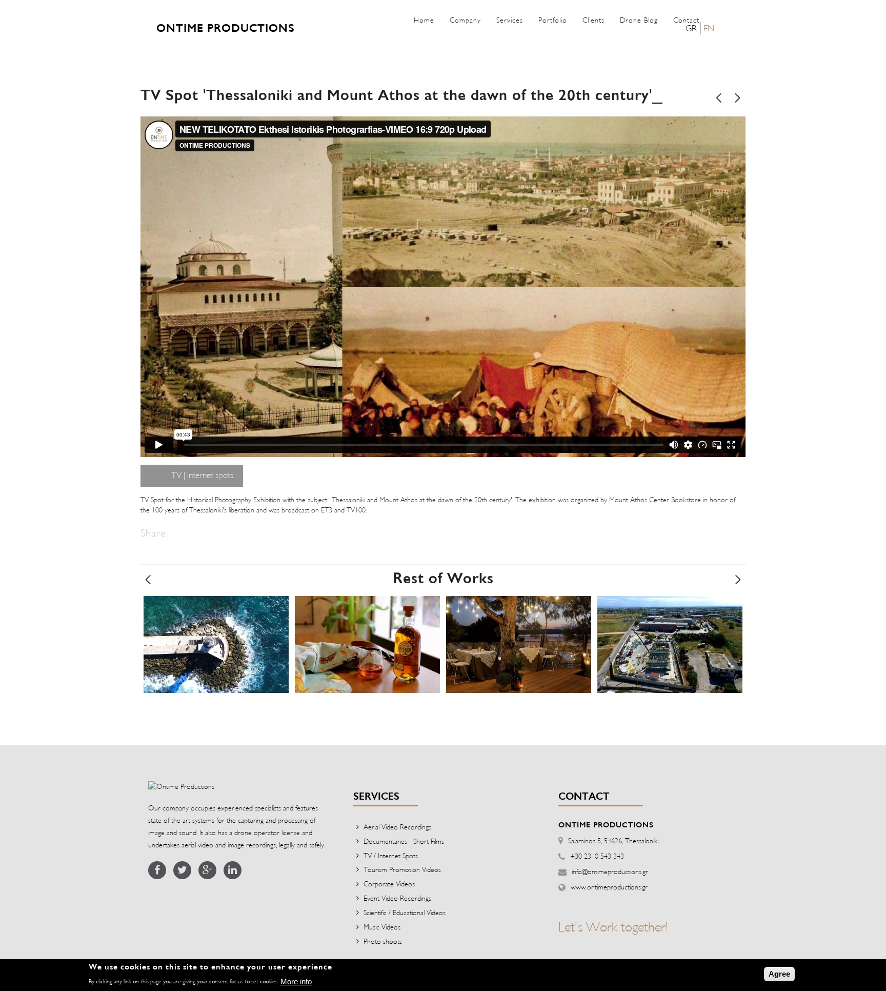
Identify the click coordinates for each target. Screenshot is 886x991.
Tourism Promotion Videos (402, 869)
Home (424, 20)
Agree (779, 973)
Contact (686, 20)
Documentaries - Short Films (404, 841)
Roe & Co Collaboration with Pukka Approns (362, 619)
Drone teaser (182, 610)
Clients (593, 20)
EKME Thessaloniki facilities (668, 610)
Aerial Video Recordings (397, 826)
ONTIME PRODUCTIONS (225, 28)
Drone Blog (639, 20)
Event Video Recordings (397, 898)
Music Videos (382, 926)
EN (708, 28)
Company (465, 20)
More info (296, 981)
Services (509, 20)
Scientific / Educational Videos (405, 912)
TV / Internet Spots (391, 855)
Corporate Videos (389, 883)
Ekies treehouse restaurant (517, 610)
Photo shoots (383, 941)
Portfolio (552, 20)
